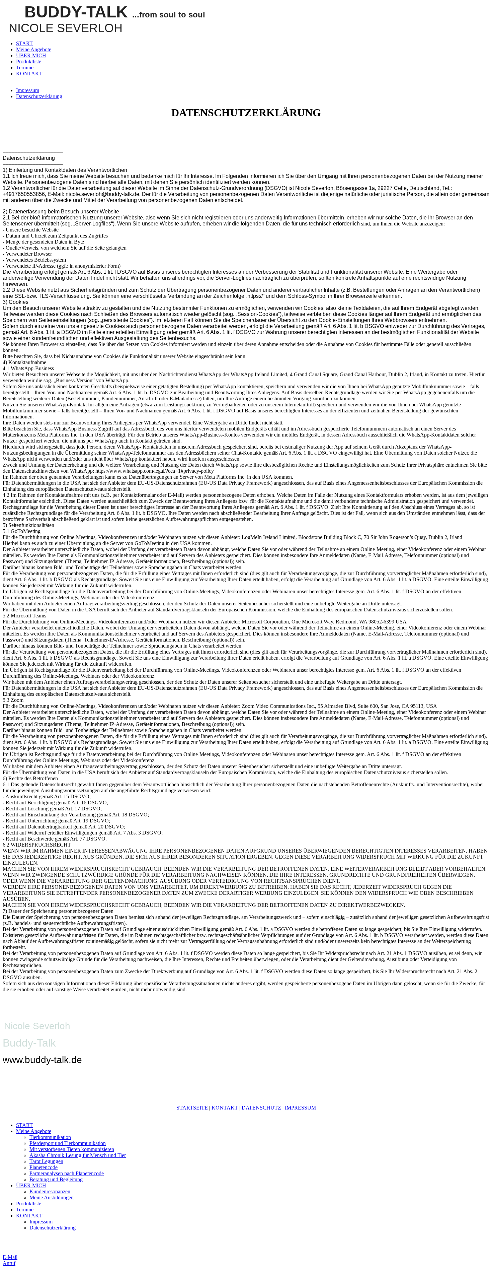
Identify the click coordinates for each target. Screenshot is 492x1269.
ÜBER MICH (31, 55)
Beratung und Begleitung (56, 1179)
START (24, 43)
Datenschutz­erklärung (39, 96)
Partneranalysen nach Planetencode (66, 1173)
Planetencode (43, 1167)
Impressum (27, 90)
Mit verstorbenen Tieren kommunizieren (71, 1149)
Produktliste (28, 61)
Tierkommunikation (50, 1137)
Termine (24, 67)
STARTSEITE (192, 1108)
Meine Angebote (33, 49)
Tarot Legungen (46, 1161)
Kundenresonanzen (49, 1191)
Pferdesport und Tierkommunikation (67, 1143)
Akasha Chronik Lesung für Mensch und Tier (77, 1155)
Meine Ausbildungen (51, 1197)
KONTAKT (29, 73)
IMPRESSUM (300, 1108)
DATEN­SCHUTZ (261, 1108)
